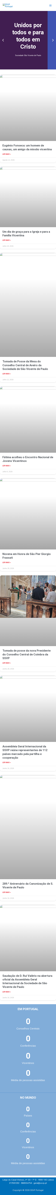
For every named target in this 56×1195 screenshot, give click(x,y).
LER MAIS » (6, 154)
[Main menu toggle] (50, 5)
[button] (3, 40)
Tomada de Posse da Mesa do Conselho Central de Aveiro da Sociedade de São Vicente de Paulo (25, 365)
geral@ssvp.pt (40, 1183)
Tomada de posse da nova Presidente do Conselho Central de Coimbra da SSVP (26, 654)
